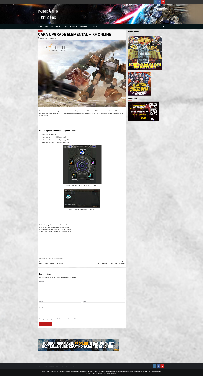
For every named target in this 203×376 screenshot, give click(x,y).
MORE (93, 26)
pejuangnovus (52, 38)
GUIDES (65, 26)
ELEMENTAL (44, 258)
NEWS (47, 26)
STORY (72, 26)
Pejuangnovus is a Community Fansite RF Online (84, 371)
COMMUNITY (84, 26)
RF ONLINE (50, 258)
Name (41, 301)
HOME (40, 26)
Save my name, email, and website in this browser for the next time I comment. (62, 319)
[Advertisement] (82, 244)
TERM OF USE (60, 366)
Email (85, 301)
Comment (42, 281)
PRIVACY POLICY (69, 366)
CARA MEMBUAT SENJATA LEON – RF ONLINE (111, 263)
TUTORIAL (55, 258)
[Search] (164, 26)
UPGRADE (60, 258)
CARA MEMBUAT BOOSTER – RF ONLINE (51, 263)
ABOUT (46, 366)
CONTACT (52, 366)
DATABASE (54, 26)
